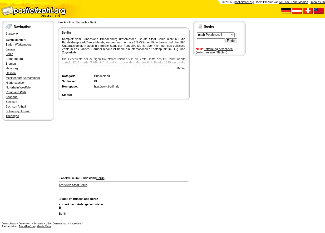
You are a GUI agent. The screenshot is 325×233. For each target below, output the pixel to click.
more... (181, 67)
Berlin (9, 54)
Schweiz (38, 223)
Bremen (11, 63)
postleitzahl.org (244, 2)
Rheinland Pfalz (16, 92)
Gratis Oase (44, 226)
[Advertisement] (124, 137)
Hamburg (12, 68)
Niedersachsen (15, 82)
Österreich (25, 223)
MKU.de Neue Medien (293, 2)
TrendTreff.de (27, 226)
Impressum (317, 2)
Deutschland (9, 223)
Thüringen (12, 116)
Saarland (12, 97)
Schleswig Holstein (18, 111)
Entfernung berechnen (218, 49)
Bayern (10, 49)
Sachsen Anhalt (16, 106)
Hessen (11, 73)
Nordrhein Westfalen (19, 87)
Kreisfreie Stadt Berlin (73, 185)
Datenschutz (60, 223)
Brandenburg (14, 59)
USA (48, 223)
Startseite (12, 33)
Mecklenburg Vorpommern (23, 78)
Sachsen (11, 102)
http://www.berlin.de (106, 86)
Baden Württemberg (19, 44)
